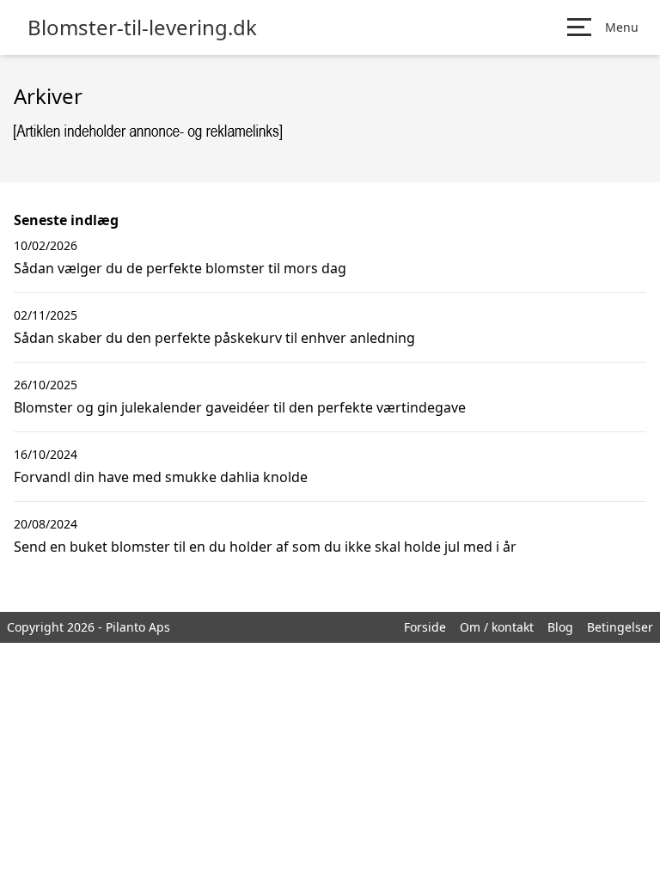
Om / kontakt (497, 627)
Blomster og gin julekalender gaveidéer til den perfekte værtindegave (240, 407)
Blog (560, 627)
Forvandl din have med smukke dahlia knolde (161, 477)
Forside (425, 627)
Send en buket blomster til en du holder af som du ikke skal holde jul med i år (265, 546)
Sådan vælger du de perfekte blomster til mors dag (180, 268)
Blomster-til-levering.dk (142, 27)
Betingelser (620, 627)
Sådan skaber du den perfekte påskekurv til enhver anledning (214, 337)
